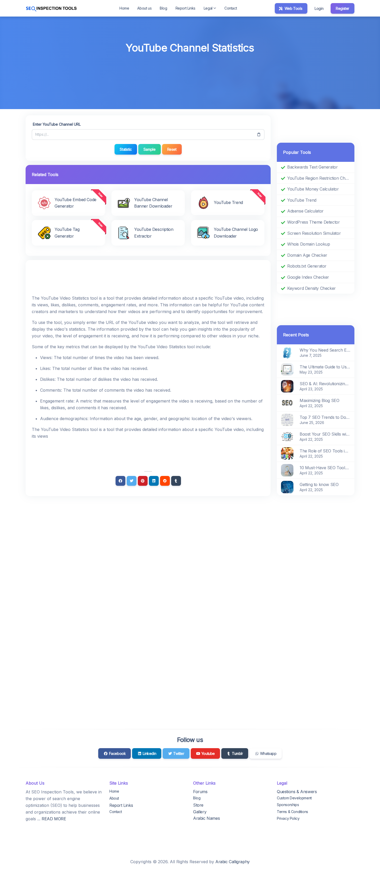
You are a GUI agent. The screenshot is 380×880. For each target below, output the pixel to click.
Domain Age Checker (307, 255)
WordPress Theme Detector (313, 222)
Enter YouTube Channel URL (57, 124)
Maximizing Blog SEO (319, 400)
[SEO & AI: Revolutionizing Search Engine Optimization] (287, 386)
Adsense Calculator (305, 211)
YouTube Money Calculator (313, 189)
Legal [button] (208, 8)
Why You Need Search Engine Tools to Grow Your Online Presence (325, 350)
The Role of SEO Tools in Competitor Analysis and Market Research (325, 450)
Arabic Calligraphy (232, 861)
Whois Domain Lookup (308, 244)
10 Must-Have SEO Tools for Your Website (325, 467)
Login (319, 8)
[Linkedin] (154, 481)
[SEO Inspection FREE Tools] (51, 8)
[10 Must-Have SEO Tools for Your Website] (287, 470)
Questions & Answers (297, 791)
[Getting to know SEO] (287, 486)
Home (124, 8)
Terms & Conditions (292, 811)
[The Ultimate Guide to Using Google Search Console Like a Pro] (287, 369)
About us (144, 8)
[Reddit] (165, 481)
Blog (163, 8)
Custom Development (294, 798)
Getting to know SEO (319, 484)
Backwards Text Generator (312, 167)
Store (198, 805)
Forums (200, 791)
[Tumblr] (176, 481)
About (114, 798)
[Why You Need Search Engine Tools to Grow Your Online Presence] (287, 352)
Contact (230, 8)
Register (342, 8)
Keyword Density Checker (311, 288)
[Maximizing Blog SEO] (287, 402)
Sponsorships (288, 804)
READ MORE (54, 818)
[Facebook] (120, 481)
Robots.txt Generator (306, 266)
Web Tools (293, 8)
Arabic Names (206, 818)
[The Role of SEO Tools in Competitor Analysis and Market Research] (287, 453)
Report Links (185, 8)
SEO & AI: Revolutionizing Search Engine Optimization (325, 383)
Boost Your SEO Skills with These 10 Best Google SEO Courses (325, 434)
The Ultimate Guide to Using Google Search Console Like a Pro (325, 366)
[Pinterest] (143, 481)
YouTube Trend (301, 200)
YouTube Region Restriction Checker (318, 178)
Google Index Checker (308, 277)
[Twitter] (131, 481)
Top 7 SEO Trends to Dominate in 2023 (325, 417)
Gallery (199, 811)
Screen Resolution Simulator (314, 233)
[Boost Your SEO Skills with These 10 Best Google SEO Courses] (287, 436)
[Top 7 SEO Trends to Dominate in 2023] (287, 419)
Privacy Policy (288, 818)
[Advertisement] (190, 70)
